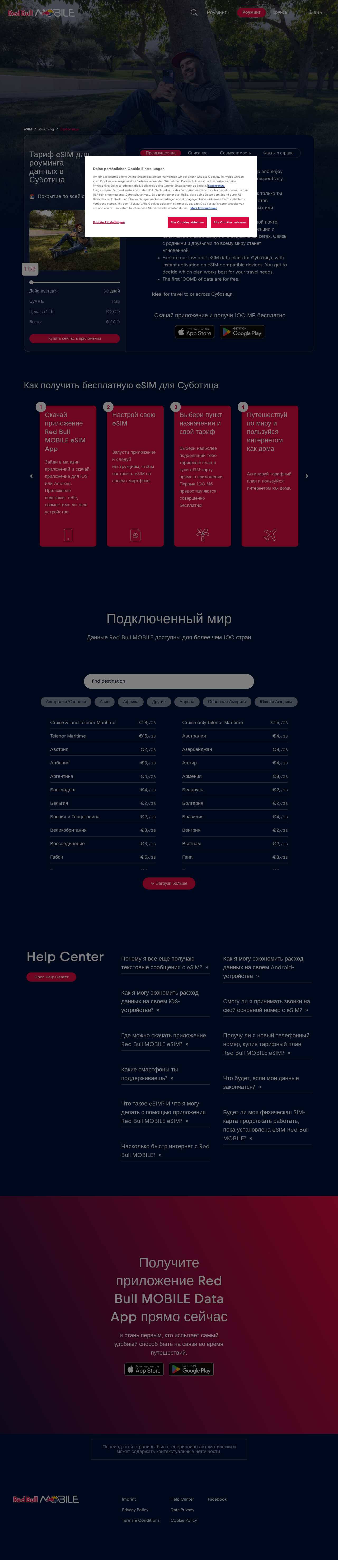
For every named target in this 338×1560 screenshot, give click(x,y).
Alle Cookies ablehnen (187, 222)
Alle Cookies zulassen (230, 222)
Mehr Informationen (203, 208)
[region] (171, 196)
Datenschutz (216, 185)
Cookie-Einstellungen (109, 222)
